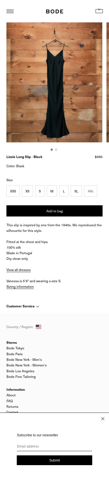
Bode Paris (14, 353)
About (11, 394)
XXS (13, 191)
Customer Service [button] (20, 306)
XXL (91, 191)
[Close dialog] (102, 418)
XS (27, 191)
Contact (12, 412)
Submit (54, 460)
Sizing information (20, 286)
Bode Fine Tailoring (21, 376)
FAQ (9, 400)
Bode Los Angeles (20, 370)
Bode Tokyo (15, 347)
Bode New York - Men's (24, 359)
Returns (12, 406)
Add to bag (54, 210)
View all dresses (18, 269)
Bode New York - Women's (26, 365)
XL (76, 191)
